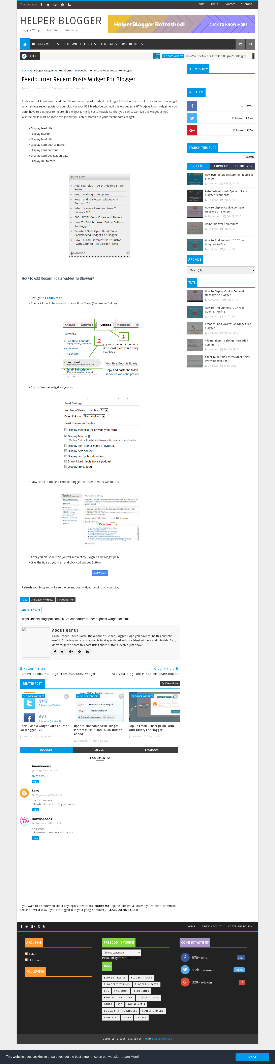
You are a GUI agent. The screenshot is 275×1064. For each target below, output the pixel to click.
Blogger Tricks (253, 56)
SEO (120, 1004)
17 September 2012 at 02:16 (48, 795)
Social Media (136, 1004)
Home (201, 4)
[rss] (69, 5)
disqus (99, 749)
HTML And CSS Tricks (118, 997)
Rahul (32, 954)
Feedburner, (83, 88)
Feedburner (66, 70)
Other (108, 1004)
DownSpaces (42, 819)
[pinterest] (62, 5)
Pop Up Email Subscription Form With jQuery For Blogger (151, 728)
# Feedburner (65, 599)
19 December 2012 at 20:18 (47, 823)
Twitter (141, 1017)
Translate (132, 958)
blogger (46, 749)
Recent (198, 166)
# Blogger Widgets (42, 599)
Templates (109, 44)
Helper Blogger (61, 20)
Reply (35, 781)
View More (171, 683)
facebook (151, 749)
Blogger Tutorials (117, 984)
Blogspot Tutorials (80, 44)
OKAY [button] (252, 1056)
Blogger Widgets (45, 44)
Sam (35, 790)
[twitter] (48, 5)
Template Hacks (153, 1010)
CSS (106, 991)
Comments (243, 166)
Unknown (35, 960)
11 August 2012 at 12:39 (46, 770)
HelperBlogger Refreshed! (221, 224)
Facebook (121, 991)
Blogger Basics (115, 977)
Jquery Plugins (148, 997)
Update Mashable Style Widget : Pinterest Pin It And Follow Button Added (98, 730)
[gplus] (55, 5)
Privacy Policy (212, 926)
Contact (230, 4)
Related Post (32, 683)
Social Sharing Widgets (120, 1010)
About (214, 4)
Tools (127, 1017)
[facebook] (41, 5)
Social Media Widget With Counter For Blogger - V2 (44, 728)
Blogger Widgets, (65, 88)
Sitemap (246, 4)
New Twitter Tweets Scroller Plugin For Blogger (198, 56)
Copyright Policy (240, 926)
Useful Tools (132, 44)
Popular (221, 166)
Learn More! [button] (130, 1056)
